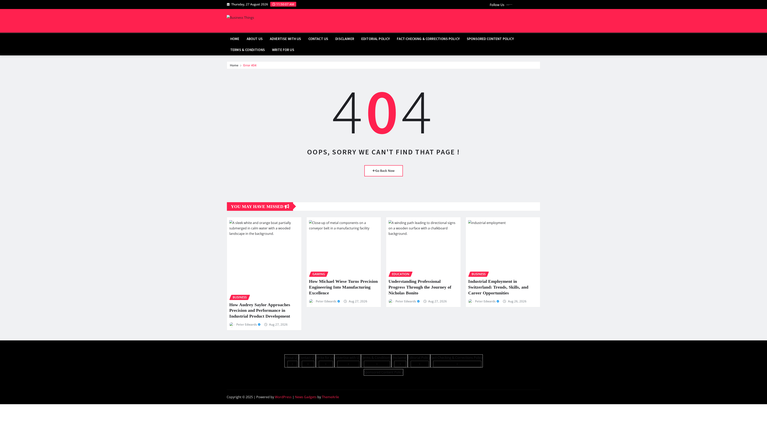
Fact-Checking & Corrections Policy (428, 39)
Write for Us (283, 50)
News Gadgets (306, 397)
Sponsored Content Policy (490, 39)
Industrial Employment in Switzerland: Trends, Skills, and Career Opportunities (498, 287)
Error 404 (249, 65)
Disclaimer (344, 39)
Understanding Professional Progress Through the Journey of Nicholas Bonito (419, 287)
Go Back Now (384, 171)
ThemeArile (330, 397)
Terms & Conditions (247, 50)
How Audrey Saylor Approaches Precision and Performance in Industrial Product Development (259, 310)
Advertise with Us (285, 39)
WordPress (283, 397)
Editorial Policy (375, 39)
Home (234, 39)
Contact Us (318, 39)
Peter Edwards (246, 324)
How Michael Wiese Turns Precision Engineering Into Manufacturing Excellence (343, 287)
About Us (255, 39)
